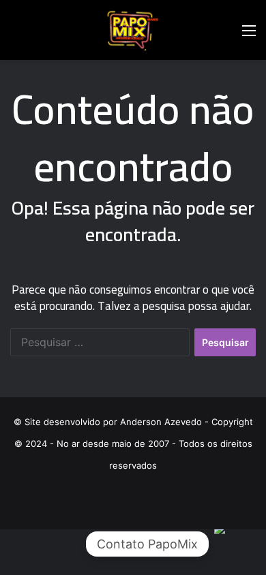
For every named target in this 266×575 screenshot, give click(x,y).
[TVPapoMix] (133, 30)
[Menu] (249, 35)
